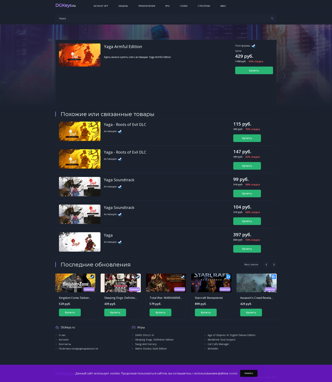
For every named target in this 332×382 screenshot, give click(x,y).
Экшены (123, 5)
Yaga (108, 235)
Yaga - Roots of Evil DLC (125, 124)
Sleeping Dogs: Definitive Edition (125, 298)
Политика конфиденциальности (78, 348)
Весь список (251, 264)
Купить (254, 70)
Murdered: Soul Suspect (222, 339)
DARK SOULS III (144, 335)
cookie (233, 373)
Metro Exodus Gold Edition (151, 348)
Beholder (213, 348)
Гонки (183, 5)
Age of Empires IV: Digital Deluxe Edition (231, 335)
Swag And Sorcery (145, 344)
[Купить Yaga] (79, 242)
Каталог (64, 339)
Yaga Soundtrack (119, 179)
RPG (167, 5)
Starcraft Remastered (209, 298)
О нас (62, 335)
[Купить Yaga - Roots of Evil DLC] (79, 131)
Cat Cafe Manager (218, 344)
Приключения (147, 5)
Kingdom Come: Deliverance (77, 298)
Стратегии (204, 5)
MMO (223, 5)
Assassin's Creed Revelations (259, 298)
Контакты (65, 344)
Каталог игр (101, 5)
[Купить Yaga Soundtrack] (79, 186)
